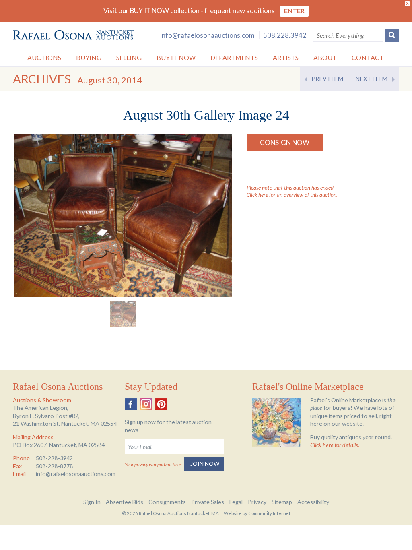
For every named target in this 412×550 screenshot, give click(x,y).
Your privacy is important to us (153, 464)
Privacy (257, 501)
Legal (236, 501)
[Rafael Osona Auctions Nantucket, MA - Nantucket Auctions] (73, 35)
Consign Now (284, 142)
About (325, 57)
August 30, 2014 (109, 79)
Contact (368, 57)
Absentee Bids (124, 501)
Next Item (371, 78)
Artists (286, 57)
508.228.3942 (285, 35)
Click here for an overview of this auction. (292, 195)
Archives (42, 79)
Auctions (44, 57)
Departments (234, 57)
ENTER (294, 10)
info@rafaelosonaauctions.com (207, 35)
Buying (88, 57)
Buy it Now (176, 57)
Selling (129, 57)
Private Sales (207, 501)
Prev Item (327, 78)
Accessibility (313, 501)
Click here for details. (334, 444)
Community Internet (269, 513)
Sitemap (282, 501)
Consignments (167, 501)
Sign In (92, 501)
